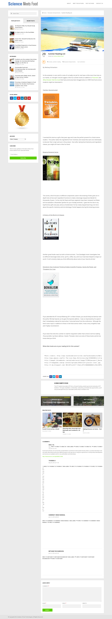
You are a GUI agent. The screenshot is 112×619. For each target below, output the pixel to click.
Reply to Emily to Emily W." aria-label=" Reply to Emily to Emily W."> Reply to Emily (76, 446)
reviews (50, 62)
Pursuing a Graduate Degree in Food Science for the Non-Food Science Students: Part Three (25, 83)
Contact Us (99, 3)
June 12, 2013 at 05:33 (54, 517)
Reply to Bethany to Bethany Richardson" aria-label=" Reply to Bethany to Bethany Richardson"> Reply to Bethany (68, 557)
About (69, 3)
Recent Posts (31, 21)
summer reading (57, 62)
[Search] (11, 13)
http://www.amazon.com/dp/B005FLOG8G (52, 456)
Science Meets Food (58, 56)
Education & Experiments (54, 13)
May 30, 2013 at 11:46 (54, 462)
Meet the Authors (78, 3)
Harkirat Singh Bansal (57, 515)
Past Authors (90, 3)
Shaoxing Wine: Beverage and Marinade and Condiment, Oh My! (71, 430)
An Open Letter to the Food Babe (24, 32)
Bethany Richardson (56, 551)
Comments (45, 586)
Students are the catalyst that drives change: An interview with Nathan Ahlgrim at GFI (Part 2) (26, 61)
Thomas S (52, 461)
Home (45, 13)
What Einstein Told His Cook (51, 80)
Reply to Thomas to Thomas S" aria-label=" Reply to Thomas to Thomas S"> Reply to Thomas (73, 466)
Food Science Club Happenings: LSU (56, 402)
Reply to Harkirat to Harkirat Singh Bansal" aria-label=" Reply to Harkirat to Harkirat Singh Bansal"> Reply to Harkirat (71, 521)
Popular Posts (15, 21)
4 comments (82, 62)
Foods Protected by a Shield (50, 429)
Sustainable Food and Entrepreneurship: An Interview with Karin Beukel (25, 69)
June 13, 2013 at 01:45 (54, 553)
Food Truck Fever (88, 402)
